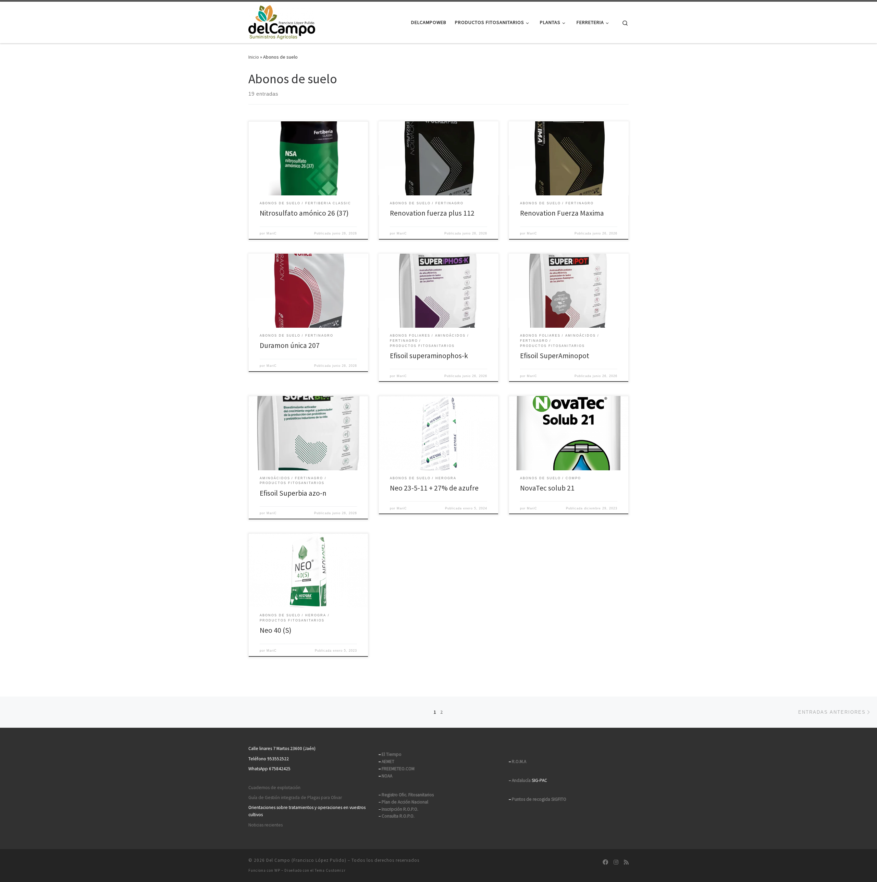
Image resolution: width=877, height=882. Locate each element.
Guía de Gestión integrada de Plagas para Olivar (295, 797)
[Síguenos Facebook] (605, 862)
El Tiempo (392, 754)
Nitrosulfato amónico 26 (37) (304, 213)
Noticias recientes (265, 825)
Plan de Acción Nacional (405, 802)
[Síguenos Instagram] (616, 862)
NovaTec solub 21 (547, 488)
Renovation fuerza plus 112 (432, 213)
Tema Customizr (330, 870)
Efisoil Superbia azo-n (293, 493)
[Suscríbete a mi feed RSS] (626, 862)
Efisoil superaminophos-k (429, 355)
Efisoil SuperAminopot (554, 355)
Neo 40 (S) (276, 630)
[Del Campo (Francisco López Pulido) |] (281, 21)
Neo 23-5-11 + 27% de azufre (434, 488)
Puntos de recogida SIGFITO (539, 799)
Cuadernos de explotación (274, 787)
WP (277, 870)
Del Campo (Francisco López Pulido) (306, 860)
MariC (272, 233)
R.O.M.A (519, 761)
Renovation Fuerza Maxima (562, 213)
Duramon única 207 (290, 345)
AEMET (388, 761)
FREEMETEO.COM (398, 769)
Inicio (253, 57)
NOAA (387, 776)
